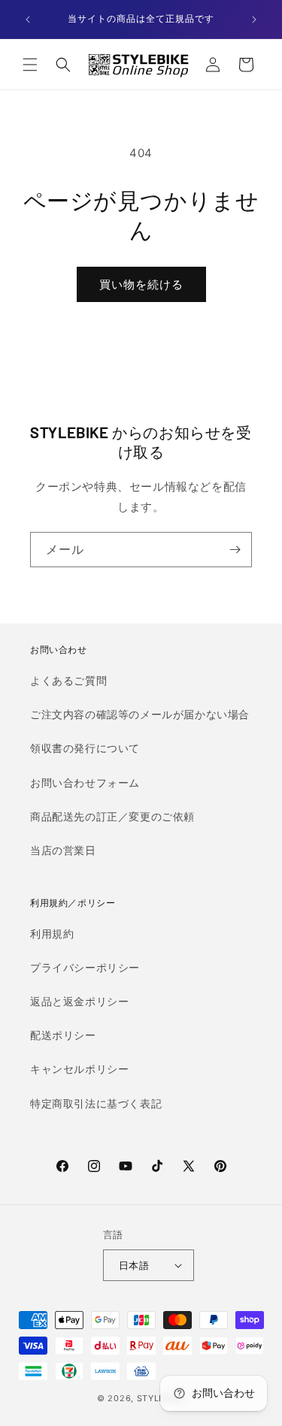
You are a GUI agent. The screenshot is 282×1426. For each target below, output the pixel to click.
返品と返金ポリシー (79, 1001)
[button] (30, 64)
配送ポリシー (63, 1035)
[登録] (234, 549)
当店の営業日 (63, 850)
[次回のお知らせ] (254, 19)
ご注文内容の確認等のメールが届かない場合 (140, 714)
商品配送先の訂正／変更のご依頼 (112, 816)
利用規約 (52, 933)
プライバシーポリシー (85, 967)
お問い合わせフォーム (85, 782)
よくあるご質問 (68, 680)
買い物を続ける (141, 284)
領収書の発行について (85, 748)
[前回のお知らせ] (27, 19)
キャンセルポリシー (79, 1068)
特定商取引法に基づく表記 (96, 1103)
